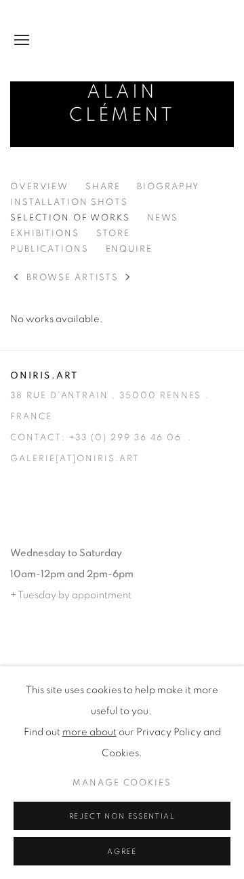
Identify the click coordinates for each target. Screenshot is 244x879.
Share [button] (102, 186)
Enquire (129, 249)
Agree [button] (121, 851)
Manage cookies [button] (122, 783)
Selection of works (70, 218)
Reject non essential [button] (122, 816)
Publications (49, 249)
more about (89, 732)
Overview (39, 186)
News (163, 218)
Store (113, 233)
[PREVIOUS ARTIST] (16, 278)
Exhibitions (44, 233)
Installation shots (69, 202)
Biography (168, 186)
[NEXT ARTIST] (128, 278)
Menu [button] (20, 41)
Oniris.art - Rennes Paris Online (179, 41)
